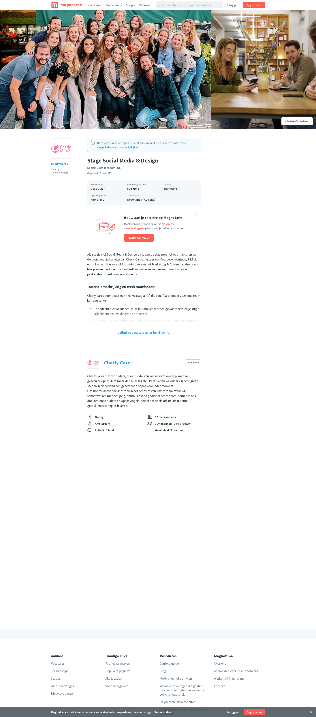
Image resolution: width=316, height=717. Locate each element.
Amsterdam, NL (110, 168)
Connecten (193, 362)
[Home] (66, 5)
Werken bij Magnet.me (229, 678)
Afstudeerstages (62, 686)
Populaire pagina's (117, 671)
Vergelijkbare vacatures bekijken (118, 147)
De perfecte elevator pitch (177, 702)
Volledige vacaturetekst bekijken (141, 332)
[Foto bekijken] (105, 69)
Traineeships (113, 5)
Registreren (254, 5)
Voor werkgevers (116, 686)
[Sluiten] (311, 712)
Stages (130, 5)
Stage (91, 168)
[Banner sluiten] (196, 215)
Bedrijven (145, 5)
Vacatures (94, 5)
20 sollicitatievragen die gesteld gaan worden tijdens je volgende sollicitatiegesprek (182, 690)
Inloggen (232, 5)
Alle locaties (113, 678)
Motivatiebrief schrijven (176, 678)
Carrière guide (169, 663)
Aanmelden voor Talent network (236, 671)
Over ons (220, 663)
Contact (219, 686)
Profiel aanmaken (138, 238)
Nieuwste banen (62, 693)
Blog (163, 671)
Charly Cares (59, 164)
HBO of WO (97, 199)
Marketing (170, 188)
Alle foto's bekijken (297, 121)
